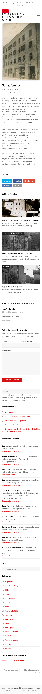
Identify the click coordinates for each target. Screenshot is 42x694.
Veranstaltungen (11, 640)
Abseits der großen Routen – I (13, 287)
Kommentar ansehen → (11, 451)
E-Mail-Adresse (27, 341)
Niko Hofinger (22, 90)
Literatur (8, 615)
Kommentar (7, 351)
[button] (7, 181)
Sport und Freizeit (12, 632)
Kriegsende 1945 (11, 611)
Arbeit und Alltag (11, 586)
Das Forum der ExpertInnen (13, 660)
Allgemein (9, 582)
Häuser (7, 93)
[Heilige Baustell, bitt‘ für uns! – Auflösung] (21, 241)
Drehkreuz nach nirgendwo (16, 421)
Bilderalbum (10, 590)
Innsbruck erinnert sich (13, 17)
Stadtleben (9, 636)
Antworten (6, 321)
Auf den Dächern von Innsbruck (17, 416)
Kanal (7, 607)
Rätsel (12, 93)
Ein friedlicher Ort (12, 425)
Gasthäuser (9, 594)
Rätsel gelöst (17, 233)
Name (5, 341)
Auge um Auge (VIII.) (13, 412)
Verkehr (8, 648)
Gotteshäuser (10, 598)
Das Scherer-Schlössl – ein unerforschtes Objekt (20, 220)
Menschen (9, 619)
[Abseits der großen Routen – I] (21, 274)
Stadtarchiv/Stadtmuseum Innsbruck (26, 688)
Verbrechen (9, 644)
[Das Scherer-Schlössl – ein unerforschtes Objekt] (21, 208)
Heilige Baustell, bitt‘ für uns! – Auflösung (17, 253)
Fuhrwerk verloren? (12, 670)
